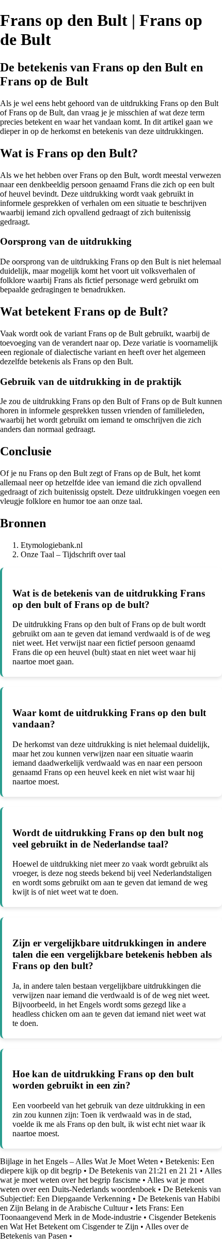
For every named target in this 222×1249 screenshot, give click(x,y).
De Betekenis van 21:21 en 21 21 (143, 1170)
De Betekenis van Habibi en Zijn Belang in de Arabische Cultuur (110, 1203)
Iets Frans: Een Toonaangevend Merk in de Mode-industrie (92, 1212)
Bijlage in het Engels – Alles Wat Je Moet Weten (79, 1161)
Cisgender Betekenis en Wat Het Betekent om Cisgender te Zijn (108, 1222)
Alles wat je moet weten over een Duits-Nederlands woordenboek (102, 1185)
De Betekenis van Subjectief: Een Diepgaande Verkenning (110, 1194)
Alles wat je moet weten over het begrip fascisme (110, 1175)
